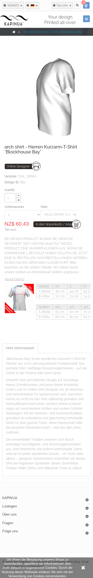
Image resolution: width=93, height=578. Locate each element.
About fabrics (14, 279)
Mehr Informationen (20, 348)
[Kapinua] (14, 20)
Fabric (45, 206)
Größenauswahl (15, 206)
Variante (10, 176)
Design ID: (12, 182)
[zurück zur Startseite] (13, 32)
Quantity (10, 189)
